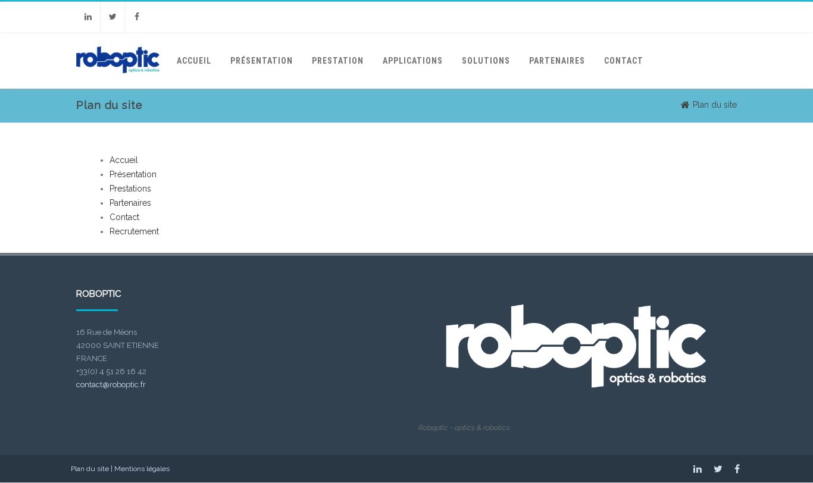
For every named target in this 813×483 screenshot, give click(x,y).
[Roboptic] (118, 84)
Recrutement (134, 231)
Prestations (130, 188)
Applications (413, 60)
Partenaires (557, 60)
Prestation (338, 60)
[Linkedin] (88, 17)
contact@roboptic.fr (111, 384)
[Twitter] (112, 17)
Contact (623, 60)
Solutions (486, 60)
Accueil (194, 60)
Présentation (261, 60)
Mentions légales (142, 469)
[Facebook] (137, 17)
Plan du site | (92, 469)
